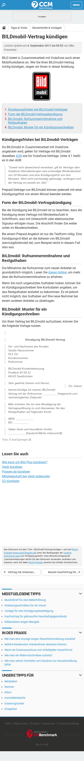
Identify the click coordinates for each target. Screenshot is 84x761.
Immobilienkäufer (15, 697)
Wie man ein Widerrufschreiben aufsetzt (28, 655)
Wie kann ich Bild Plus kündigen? (24, 462)
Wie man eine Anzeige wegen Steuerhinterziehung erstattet (39, 638)
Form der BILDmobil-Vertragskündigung (35, 114)
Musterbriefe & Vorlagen (47, 27)
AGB (19, 156)
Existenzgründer (14, 703)
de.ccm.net (42, 744)
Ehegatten (10, 709)
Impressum (48, 723)
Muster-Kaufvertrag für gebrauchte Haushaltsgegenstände (62, 573)
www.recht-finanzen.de (25, 553)
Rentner (9, 686)
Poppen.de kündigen (16, 471)
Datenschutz (20, 723)
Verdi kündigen (12, 467)
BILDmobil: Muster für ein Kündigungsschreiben (41, 127)
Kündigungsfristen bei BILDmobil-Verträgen (38, 109)
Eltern (8, 692)
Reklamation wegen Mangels (21, 621)
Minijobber (10, 681)
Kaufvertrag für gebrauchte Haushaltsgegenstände (35, 616)
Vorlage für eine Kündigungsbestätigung (28, 610)
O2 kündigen (10, 481)
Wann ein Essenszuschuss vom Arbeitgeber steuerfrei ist (38, 649)
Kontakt (35, 723)
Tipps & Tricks (19, 27)
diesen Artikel (57, 272)
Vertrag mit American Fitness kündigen (21, 573)
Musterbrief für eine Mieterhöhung (25, 599)
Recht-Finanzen (36, 562)
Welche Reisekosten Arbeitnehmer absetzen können (35, 644)
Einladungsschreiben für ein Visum (25, 605)
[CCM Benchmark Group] (42, 734)
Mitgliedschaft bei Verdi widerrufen (26, 476)
